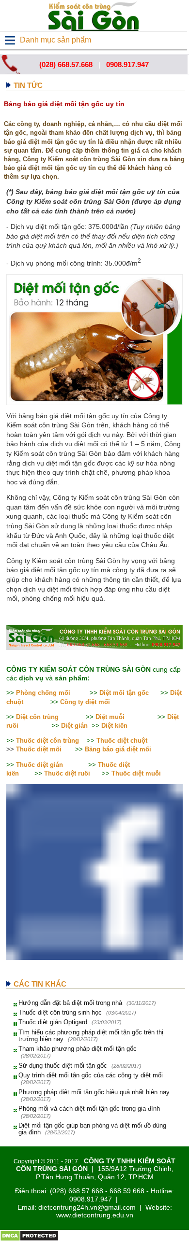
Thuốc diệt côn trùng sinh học (60, 1012)
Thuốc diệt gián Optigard (52, 1022)
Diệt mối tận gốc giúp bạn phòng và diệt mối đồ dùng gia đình (92, 1129)
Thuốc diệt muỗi (136, 773)
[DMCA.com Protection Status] (29, 1239)
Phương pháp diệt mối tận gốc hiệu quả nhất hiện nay (94, 1092)
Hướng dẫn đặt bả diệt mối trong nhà (70, 1002)
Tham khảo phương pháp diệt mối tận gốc (77, 1048)
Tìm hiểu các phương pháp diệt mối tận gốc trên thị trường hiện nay (90, 1036)
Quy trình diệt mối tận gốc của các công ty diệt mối (90, 1075)
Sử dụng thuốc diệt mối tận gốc (62, 1065)
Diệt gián (74, 725)
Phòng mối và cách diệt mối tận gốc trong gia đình (89, 1108)
